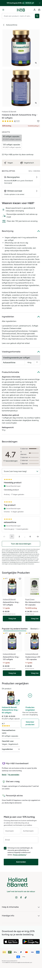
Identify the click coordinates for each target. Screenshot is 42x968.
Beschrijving (7, 231)
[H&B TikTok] (25, 897)
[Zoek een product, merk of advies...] (37, 16)
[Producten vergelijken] (30, 696)
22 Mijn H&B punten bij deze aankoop (17, 154)
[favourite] (20, 579)
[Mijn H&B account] (34, 10)
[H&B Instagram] (16, 897)
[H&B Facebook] (21, 897)
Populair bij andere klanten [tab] (15, 628)
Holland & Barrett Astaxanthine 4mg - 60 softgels (10, 710)
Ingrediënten (8, 316)
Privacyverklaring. (19, 855)
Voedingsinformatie (11, 351)
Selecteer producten (30, 723)
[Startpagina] (21, 9)
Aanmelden (21, 862)
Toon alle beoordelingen (21, 544)
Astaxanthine (11, 25)
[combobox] (18, 16)
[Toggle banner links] (40, 3)
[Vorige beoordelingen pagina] (4, 536)
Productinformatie (10, 372)
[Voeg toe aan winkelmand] (17, 702)
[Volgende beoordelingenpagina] (37, 536)
